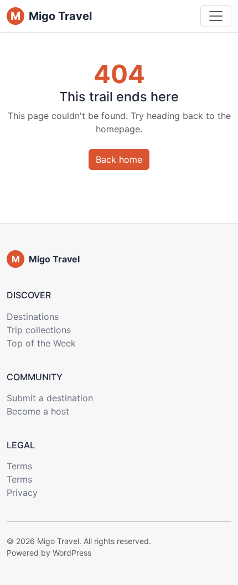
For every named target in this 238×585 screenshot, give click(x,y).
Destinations (33, 316)
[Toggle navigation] (215, 16)
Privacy (22, 492)
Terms (19, 466)
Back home (119, 159)
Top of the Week (41, 343)
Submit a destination (50, 397)
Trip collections (39, 329)
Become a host (38, 411)
